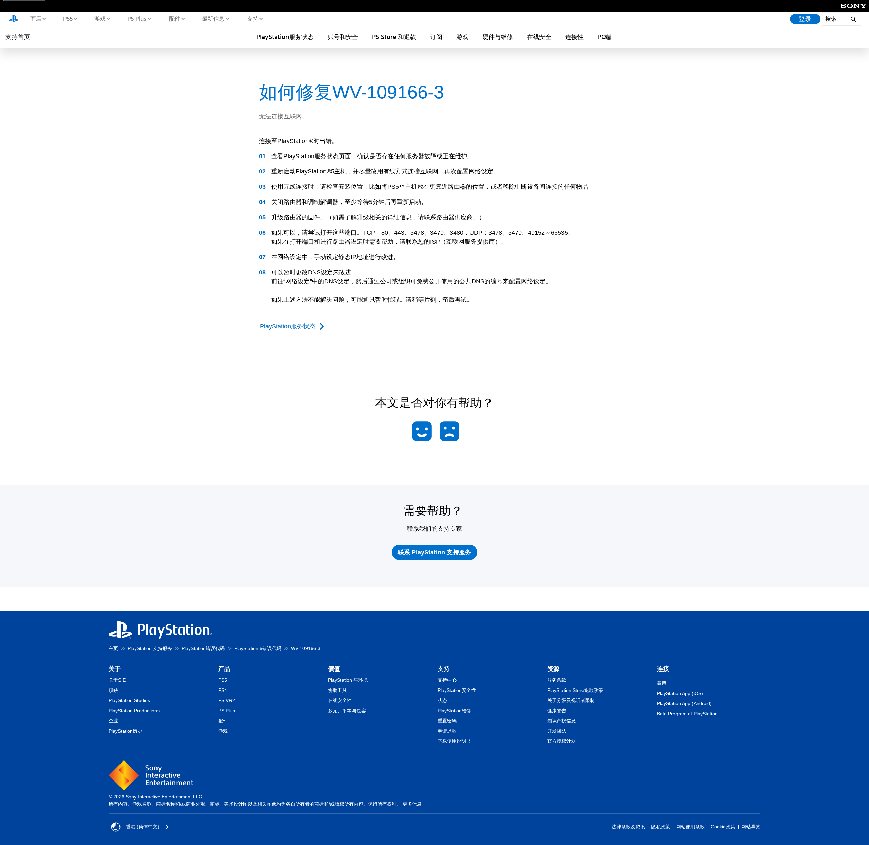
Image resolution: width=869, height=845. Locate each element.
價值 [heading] (334, 668)
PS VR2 (226, 700)
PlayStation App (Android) (684, 703)
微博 (661, 683)
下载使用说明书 (454, 741)
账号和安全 (343, 36)
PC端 (604, 36)
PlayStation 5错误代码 (257, 648)
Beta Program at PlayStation (687, 713)
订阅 (436, 36)
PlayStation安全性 (457, 690)
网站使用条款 (690, 826)
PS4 (222, 690)
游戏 (99, 18)
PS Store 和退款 (394, 36)
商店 (35, 18)
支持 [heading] (444, 668)
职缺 (113, 690)
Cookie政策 (723, 826)
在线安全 (539, 36)
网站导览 (750, 826)
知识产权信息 (561, 720)
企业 (113, 720)
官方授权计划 (561, 741)
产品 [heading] (224, 668)
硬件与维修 (497, 36)
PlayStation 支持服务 (150, 648)
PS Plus (136, 18)
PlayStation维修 (454, 710)
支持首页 (17, 36)
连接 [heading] (663, 668)
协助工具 (337, 690)
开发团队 (556, 731)
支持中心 (447, 680)
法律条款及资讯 (628, 826)
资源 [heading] (553, 668)
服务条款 (556, 680)
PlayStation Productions (134, 710)
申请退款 (447, 731)
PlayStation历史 (125, 731)
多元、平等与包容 (347, 710)
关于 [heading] (115, 668)
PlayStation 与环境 (348, 680)
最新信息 (213, 18)
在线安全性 (340, 700)
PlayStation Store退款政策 (575, 690)
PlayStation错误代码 (203, 648)
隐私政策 (660, 826)
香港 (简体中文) (142, 826)
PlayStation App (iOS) (680, 693)
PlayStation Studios (129, 700)
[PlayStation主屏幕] (13, 19)
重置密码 (447, 720)
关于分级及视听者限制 (571, 700)
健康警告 (556, 710)
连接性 (574, 36)
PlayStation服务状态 (285, 36)
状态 (442, 700)
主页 (113, 648)
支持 (252, 18)
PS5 (68, 18)
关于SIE (117, 680)
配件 (174, 18)
